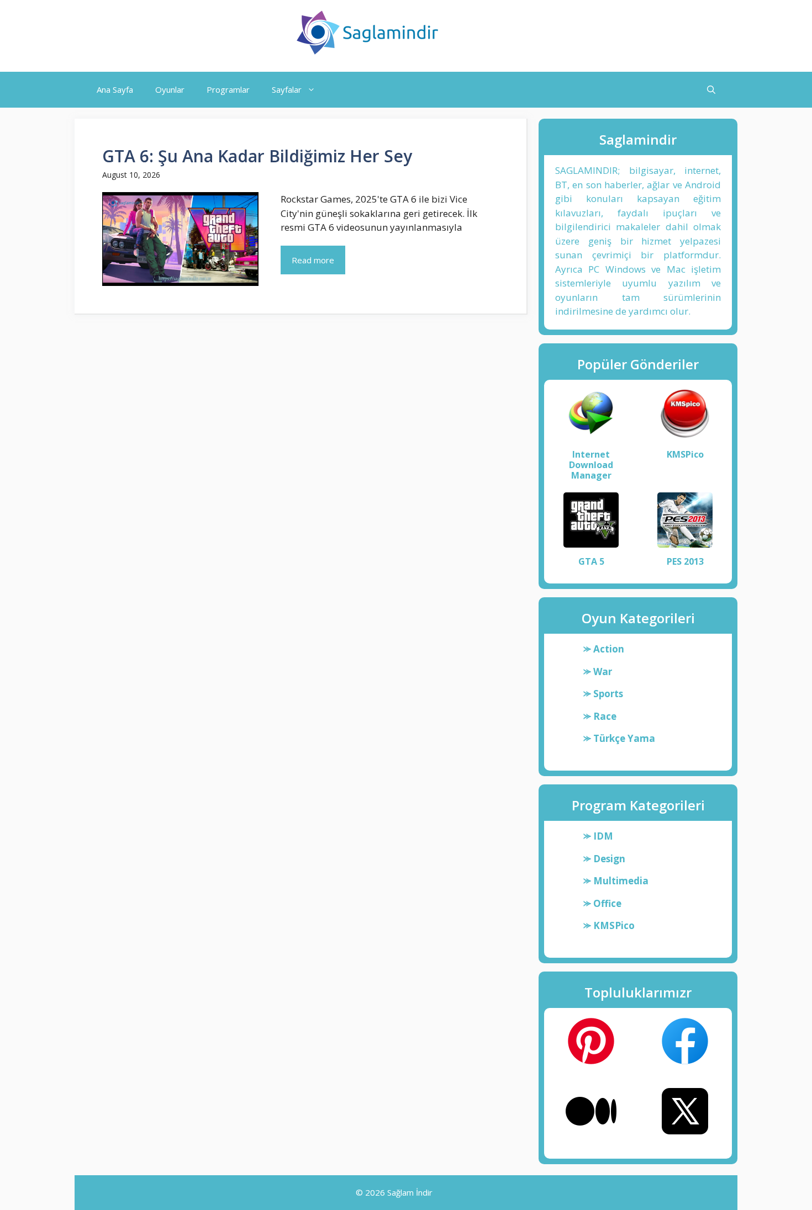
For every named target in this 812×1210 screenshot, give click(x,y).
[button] (711, 90)
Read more (313, 260)
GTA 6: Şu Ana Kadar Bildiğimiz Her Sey (257, 156)
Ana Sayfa (115, 89)
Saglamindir (495, 32)
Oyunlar (169, 89)
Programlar (228, 89)
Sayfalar (287, 89)
